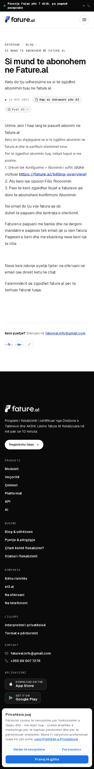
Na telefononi (16, 603)
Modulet (12, 469)
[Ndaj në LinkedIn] (19, 344)
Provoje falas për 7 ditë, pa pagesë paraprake (38, 5)
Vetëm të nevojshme (29, 749)
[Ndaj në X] (9, 344)
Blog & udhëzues (19, 532)
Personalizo (71, 749)
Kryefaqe (12, 44)
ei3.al (9, 586)
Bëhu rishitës (16, 578)
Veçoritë (12, 477)
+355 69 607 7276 (25, 661)
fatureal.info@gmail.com (65, 333)
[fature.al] (19, 20)
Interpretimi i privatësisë (25, 625)
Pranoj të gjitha (47, 759)
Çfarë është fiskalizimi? (24, 548)
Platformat (13, 493)
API (7, 501)
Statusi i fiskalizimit (21, 556)
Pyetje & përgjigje (20, 540)
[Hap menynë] (84, 19)
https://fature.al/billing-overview (52, 174)
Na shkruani (14, 595)
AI (6, 509)
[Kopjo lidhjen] (29, 344)
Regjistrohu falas (21, 444)
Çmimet (11, 485)
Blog (30, 44)
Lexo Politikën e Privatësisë (56, 739)
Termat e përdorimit (21, 633)
